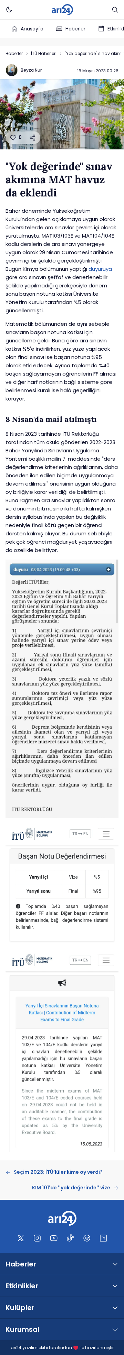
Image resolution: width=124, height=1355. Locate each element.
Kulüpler (20, 1307)
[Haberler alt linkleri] (115, 1264)
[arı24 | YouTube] (54, 1238)
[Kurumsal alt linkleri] (115, 1329)
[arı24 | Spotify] (87, 1238)
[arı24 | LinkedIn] (103, 1238)
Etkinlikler (22, 1286)
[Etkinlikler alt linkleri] (115, 1285)
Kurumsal (22, 1329)
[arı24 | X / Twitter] (21, 1238)
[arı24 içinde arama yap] (115, 9)
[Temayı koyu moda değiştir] (9, 9)
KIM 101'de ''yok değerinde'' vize (71, 1187)
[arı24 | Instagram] (37, 1238)
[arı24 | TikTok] (70, 1238)
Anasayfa (32, 28)
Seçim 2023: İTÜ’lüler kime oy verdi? (58, 1172)
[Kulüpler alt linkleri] (115, 1307)
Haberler (75, 28)
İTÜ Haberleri (43, 53)
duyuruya (100, 269)
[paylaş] (33, 137)
